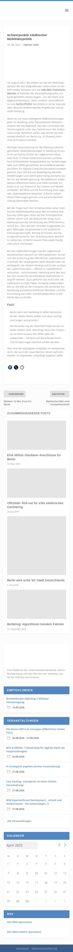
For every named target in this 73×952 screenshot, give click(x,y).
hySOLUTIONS (24, 104)
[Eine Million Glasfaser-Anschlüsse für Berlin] (36, 435)
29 (17, 901)
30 (27, 901)
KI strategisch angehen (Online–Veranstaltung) (33, 766)
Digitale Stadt (31, 44)
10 (36, 873)
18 (45, 883)
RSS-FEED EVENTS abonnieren (24, 932)
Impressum (22, 948)
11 (45, 873)
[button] (10, 367)
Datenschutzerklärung (44, 948)
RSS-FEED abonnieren (19, 922)
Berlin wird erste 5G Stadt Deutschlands (36, 580)
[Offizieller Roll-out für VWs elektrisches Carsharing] (36, 483)
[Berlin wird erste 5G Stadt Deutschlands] (36, 545)
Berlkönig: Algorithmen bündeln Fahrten (35, 624)
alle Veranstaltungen (19, 821)
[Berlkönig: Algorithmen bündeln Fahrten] (36, 604)
